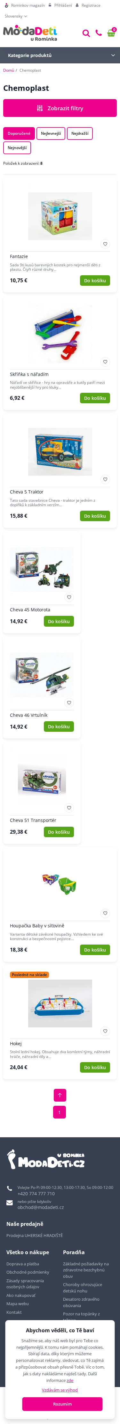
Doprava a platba (22, 1264)
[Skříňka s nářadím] (60, 353)
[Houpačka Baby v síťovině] (60, 904)
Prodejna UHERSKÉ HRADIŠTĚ (34, 1235)
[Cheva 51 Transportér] (42, 792)
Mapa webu (17, 1303)
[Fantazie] (60, 235)
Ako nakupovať (21, 1295)
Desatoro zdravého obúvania (81, 1302)
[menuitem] (24, 5)
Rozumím (62, 1404)
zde (70, 1380)
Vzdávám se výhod (60, 1390)
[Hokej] (60, 1022)
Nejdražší (79, 133)
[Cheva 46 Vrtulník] (42, 687)
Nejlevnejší (51, 133)
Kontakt (14, 1312)
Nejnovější (17, 147)
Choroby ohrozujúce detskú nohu (82, 1288)
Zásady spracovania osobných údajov (25, 1284)
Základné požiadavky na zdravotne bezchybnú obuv (86, 1270)
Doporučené (19, 133)
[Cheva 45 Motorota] (42, 582)
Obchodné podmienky (27, 1272)
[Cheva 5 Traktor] (60, 470)
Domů (8, 70)
